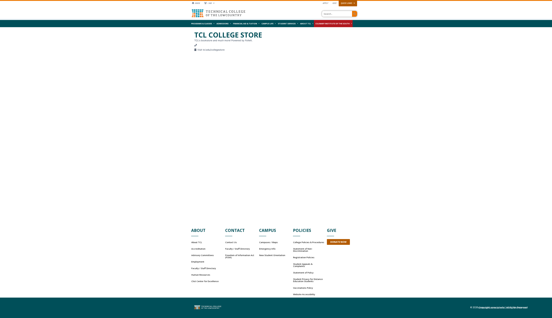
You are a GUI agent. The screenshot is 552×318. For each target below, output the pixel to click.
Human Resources (200, 274)
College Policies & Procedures (308, 242)
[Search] (354, 14)
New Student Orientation (272, 255)
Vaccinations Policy (303, 287)
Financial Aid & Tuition (245, 23)
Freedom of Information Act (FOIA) (239, 256)
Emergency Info (267, 248)
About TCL (305, 23)
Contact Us (231, 242)
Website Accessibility (304, 294)
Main (197, 3)
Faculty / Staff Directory (203, 268)
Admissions (222, 23)
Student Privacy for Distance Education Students (308, 280)
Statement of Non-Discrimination (303, 249)
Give (334, 3)
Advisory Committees (202, 255)
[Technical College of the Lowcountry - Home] (218, 13)
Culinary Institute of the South (332, 23)
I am (210, 3)
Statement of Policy (303, 272)
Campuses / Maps (268, 242)
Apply (325, 3)
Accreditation (198, 248)
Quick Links (346, 3)
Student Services (287, 23)
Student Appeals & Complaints (303, 265)
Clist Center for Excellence (205, 281)
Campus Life (267, 23)
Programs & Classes (201, 23)
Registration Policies (303, 257)
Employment (197, 261)
